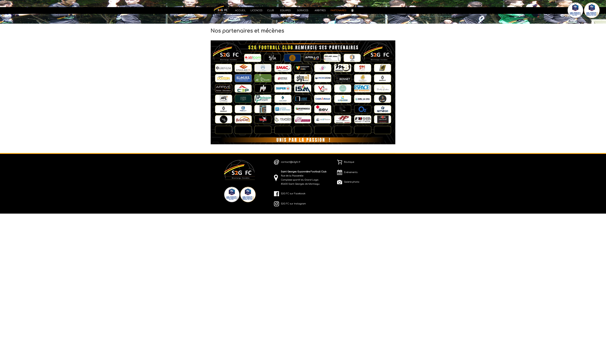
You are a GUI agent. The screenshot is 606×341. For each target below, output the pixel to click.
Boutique (349, 162)
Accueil (240, 10)
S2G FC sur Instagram (293, 204)
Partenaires (338, 10)
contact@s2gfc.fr (290, 162)
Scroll (598, 333)
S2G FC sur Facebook (293, 193)
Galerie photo (351, 182)
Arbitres (320, 10)
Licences (256, 10)
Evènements (351, 172)
